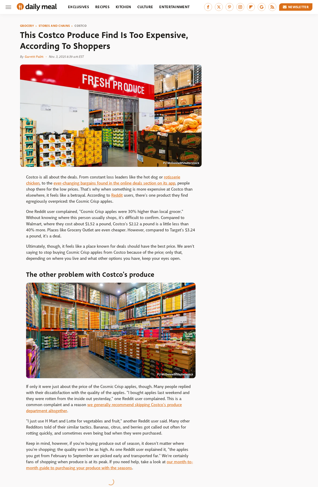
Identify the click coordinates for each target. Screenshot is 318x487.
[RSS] (272, 7)
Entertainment (174, 7)
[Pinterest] (229, 7)
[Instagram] (240, 7)
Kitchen (123, 7)
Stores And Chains (54, 25)
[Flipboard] (251, 7)
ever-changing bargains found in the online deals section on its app (114, 183)
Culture (145, 7)
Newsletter (298, 7)
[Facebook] (208, 7)
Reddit (117, 195)
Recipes (102, 7)
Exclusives (78, 7)
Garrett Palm (34, 57)
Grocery (27, 25)
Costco (80, 25)
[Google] (262, 7)
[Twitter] (219, 7)
